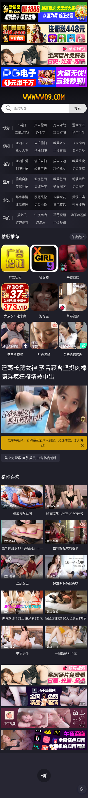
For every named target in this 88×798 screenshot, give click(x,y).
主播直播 (59, 150)
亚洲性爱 (22, 161)
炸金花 (40, 132)
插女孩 (22, 215)
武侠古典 (78, 197)
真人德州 (40, 125)
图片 (6, 182)
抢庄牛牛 (78, 132)
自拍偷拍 (40, 143)
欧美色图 (59, 179)
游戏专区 (78, 125)
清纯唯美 (40, 186)
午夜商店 (40, 215)
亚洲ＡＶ (22, 143)
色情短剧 (59, 222)
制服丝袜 (22, 168)
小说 (6, 200)
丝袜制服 (40, 150)
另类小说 (40, 204)
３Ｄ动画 (78, 143)
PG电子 (22, 125)
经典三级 (40, 168)
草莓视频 (59, 215)
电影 (6, 164)
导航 (6, 218)
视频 (6, 146)
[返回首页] (82, 789)
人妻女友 (59, 197)
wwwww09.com (44, 96)
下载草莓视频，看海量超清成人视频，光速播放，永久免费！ (44, 443)
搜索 (77, 108)
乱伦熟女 (59, 168)
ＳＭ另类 (78, 150)
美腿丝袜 (22, 186)
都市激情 (22, 197)
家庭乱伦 (40, 197)
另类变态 (78, 168)
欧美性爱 (78, 161)
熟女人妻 (22, 150)
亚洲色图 (40, 179)
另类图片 (78, 186)
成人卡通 (59, 161)
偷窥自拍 (22, 179)
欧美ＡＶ (59, 143)
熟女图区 (59, 186)
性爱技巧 (78, 204)
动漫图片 (78, 179)
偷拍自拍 (40, 161)
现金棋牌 (59, 132)
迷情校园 (22, 204)
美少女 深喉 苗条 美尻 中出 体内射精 (30, 458)
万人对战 (59, 125)
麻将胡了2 (22, 132)
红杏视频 (22, 222)
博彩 (6, 128)
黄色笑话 (59, 204)
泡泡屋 (40, 222)
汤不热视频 (78, 215)
